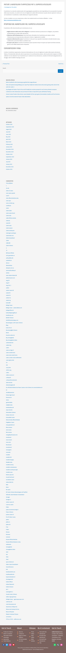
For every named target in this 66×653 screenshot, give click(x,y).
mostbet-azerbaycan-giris (12, 469)
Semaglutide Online (10, 549)
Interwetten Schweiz (11, 412)
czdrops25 (8, 377)
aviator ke (8, 295)
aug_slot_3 (8, 285)
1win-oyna (8, 200)
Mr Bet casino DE (10, 474)
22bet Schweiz (9, 245)
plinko (7, 519)
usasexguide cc (9, 591)
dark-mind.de (9, 382)
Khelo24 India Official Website (13, 420)
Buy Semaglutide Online (11, 340)
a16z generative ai (10, 255)
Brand (7, 332)
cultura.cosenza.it (10, 375)
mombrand (8, 437)
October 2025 (9, 124)
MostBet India (9, 462)
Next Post (61, 63)
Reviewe (8, 534)
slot (7, 554)
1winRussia (8, 205)
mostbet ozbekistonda (11, 467)
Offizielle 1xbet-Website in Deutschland (15, 494)
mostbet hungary (10, 459)
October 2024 (9, 154)
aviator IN (8, 293)
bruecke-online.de (10, 335)
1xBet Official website (11, 218)
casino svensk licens (10, 352)
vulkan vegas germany (11, 596)
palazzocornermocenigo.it (12, 509)
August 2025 (9, 129)
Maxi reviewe (9, 427)
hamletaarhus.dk (10, 407)
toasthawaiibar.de (10, 574)
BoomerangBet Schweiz (11, 330)
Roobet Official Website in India (13, 542)
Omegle (8, 497)
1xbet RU (8, 223)
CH (6, 362)
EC (6, 390)
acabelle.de (9, 260)
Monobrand (8, 444)
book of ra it (9, 327)
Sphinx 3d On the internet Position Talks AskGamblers (18, 96)
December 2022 (9, 166)
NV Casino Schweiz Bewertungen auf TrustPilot (16, 492)
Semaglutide (9, 547)
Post (7, 527)
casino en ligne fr (10, 350)
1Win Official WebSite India (12, 198)
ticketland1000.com (10, 572)
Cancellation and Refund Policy (30, 647)
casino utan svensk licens (11, 355)
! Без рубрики (9, 183)
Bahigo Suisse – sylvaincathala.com (14, 307)
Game (7, 400)
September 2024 (10, 157)
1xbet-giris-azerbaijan (11, 233)
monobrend (9, 447)
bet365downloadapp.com (12, 320)
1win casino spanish (10, 193)
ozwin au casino (9, 504)
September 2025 (10, 127)
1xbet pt (8, 220)
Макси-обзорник (10, 611)
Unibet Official (9, 582)
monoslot (8, 452)
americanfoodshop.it (11, 270)
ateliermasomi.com (10, 278)
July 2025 (8, 132)
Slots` (7, 559)
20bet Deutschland (10, 238)
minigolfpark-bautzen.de (11, 435)
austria (7, 288)
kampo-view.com (10, 415)
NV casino (8, 489)
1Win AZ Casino (9, 190)
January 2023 (9, 164)
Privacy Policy (20, 647)
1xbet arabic (9, 210)
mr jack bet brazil (10, 477)
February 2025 (9, 144)
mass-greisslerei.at (10, 425)
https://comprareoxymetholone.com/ (12, 20)
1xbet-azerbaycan (10, 230)
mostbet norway (10, 464)
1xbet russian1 (9, 228)
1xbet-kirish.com (10, 235)
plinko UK (8, 524)
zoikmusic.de (9, 601)
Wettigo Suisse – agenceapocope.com (15, 599)
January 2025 (9, 147)
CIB (7, 365)
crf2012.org (8, 370)
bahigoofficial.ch (10, 310)
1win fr (7, 195)
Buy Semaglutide (10, 337)
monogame (8, 449)
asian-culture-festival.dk (11, 275)
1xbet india (8, 215)
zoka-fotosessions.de (11, 604)
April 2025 (8, 139)
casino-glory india (10, 360)
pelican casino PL (10, 514)
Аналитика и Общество (11, 606)
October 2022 (9, 169)
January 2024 (9, 159)
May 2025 (8, 137)
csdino (7, 372)
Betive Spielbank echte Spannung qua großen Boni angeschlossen (21, 82)
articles (7, 273)
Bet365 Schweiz (10, 317)
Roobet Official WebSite (11, 539)
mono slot (8, 442)
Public (7, 529)
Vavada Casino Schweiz (11, 594)
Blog (7, 325)
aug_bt (7, 283)
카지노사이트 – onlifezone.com (13, 619)
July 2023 (8, 161)
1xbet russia (8, 225)
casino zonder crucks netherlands (13, 357)
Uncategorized (8, 7)
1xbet (7, 208)
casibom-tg (8, 345)
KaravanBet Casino (10, 417)
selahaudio (8, 544)
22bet (7, 240)
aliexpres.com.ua (10, 268)
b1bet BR (8, 303)
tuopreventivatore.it (10, 577)
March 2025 (8, 142)
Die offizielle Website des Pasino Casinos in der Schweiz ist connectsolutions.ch (24, 387)
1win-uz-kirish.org (10, 203)
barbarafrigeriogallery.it (11, 312)
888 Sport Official (10, 253)
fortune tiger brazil (10, 395)
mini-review (8, 430)
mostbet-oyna (9, 472)
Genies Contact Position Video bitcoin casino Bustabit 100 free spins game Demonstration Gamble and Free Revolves (33, 94)
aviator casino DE (10, 290)
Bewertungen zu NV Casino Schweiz (14, 322)
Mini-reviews (9, 432)
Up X (7, 589)
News (7, 487)
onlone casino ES (10, 502)
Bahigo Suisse (9, 305)
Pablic (7, 507)
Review (7, 532)
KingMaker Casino (10, 422)
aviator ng (8, 300)
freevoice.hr (9, 397)
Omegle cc (8, 499)
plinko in (8, 522)
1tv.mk (7, 188)
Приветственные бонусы (12, 614)
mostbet (8, 454)
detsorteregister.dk (10, 385)
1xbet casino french (10, 213)
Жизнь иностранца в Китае (12, 609)
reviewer (8, 537)
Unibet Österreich (10, 584)
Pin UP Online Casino (11, 517)
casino (7, 347)
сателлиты (8, 616)
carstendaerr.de (9, 342)
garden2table (9, 402)
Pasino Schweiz (9, 512)
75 (6, 250)
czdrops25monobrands (11, 380)
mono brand (9, 440)
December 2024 (9, 149)
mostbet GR (9, 457)
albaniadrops (9, 265)
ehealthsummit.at (10, 392)
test (7, 569)
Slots (7, 557)
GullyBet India (9, 405)
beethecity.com (9, 315)
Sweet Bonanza (9, 567)
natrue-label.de (9, 482)
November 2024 (9, 151)
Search (4, 68)
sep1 (7, 552)
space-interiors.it (10, 562)
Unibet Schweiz (9, 587)
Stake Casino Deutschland (12, 564)
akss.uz (7, 263)
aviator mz (8, 297)
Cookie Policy (45, 647)
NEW (7, 484)
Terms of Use (39, 647)
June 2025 (8, 134)
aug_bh (7, 280)
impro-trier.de (9, 410)
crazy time (8, 367)
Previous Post (5, 63)
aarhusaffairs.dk (9, 258)
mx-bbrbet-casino (10, 479)
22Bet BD (8, 243)
